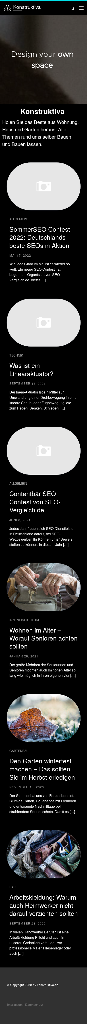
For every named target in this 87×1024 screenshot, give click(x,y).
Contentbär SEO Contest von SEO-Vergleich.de (34, 501)
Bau (12, 887)
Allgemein (18, 219)
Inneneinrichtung (25, 620)
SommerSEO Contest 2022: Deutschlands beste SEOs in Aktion (39, 237)
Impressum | (15, 1004)
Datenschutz (34, 1004)
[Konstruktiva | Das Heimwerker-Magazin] (7, 7)
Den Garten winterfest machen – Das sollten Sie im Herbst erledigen (42, 768)
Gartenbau (19, 750)
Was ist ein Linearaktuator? (31, 369)
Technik (16, 355)
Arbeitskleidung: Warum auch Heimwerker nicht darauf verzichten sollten (43, 905)
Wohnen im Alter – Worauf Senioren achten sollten (43, 638)
